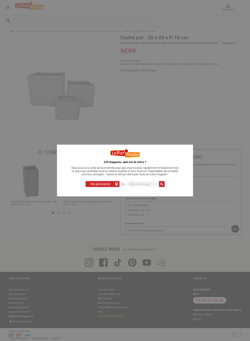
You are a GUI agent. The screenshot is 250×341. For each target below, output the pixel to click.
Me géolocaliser (100, 184)
